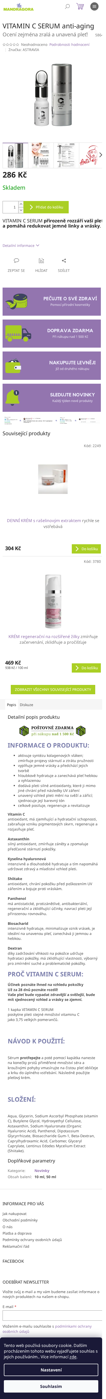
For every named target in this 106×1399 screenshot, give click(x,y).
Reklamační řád (16, 1246)
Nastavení (51, 1370)
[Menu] (94, 6)
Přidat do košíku (49, 207)
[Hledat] (67, 6)
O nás (8, 1226)
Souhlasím (51, 1386)
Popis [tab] (11, 704)
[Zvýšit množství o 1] (20, 204)
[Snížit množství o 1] (20, 210)
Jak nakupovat (14, 1213)
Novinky (41, 1170)
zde (72, 1357)
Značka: (23, 49)
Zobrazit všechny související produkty (53, 689)
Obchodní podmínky (20, 1220)
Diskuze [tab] (26, 704)
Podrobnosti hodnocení (69, 44)
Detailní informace (18, 245)
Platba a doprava (17, 1233)
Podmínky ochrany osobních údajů (32, 1239)
